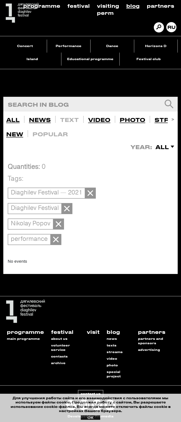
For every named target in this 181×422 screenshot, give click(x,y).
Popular (50, 134)
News (40, 119)
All (13, 119)
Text (69, 119)
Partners (160, 6)
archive (58, 363)
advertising (149, 350)
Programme (41, 6)
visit (93, 332)
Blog (133, 6)
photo (112, 365)
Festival (78, 6)
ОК (90, 418)
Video (99, 119)
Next (173, 119)
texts (112, 345)
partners (151, 332)
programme (25, 332)
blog (113, 332)
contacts (59, 356)
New (14, 134)
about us (59, 338)
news (112, 338)
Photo (132, 119)
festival (62, 332)
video (112, 358)
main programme (23, 338)
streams (115, 352)
